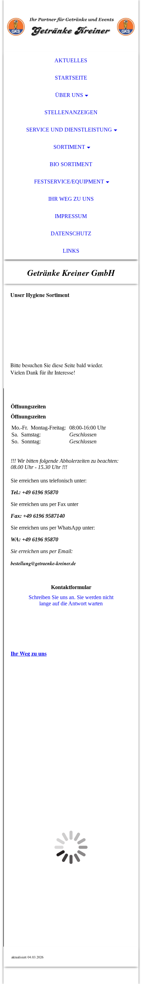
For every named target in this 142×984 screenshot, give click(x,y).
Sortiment (69, 147)
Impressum (71, 216)
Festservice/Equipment (69, 181)
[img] (70, 26)
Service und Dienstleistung (69, 130)
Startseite (71, 78)
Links (71, 251)
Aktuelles (70, 60)
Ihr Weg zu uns (71, 199)
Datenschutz (71, 233)
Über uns (69, 95)
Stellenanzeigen (71, 112)
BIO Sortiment (71, 164)
